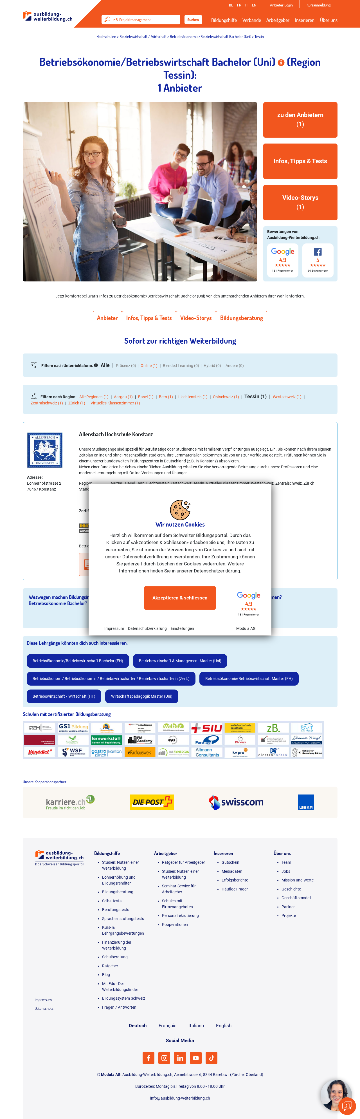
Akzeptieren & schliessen (180, 598)
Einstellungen (182, 628)
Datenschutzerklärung (147, 628)
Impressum (114, 628)
